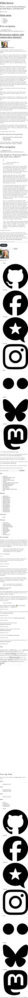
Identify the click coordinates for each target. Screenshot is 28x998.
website (8, 661)
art (8, 650)
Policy (9, 142)
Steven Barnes (6, 507)
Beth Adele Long (7, 497)
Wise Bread (20, 661)
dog (24, 650)
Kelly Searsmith (6, 500)
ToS (4, 490)
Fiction (4, 18)
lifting (18, 655)
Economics (14, 651)
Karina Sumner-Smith (8, 526)
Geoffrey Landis (6, 524)
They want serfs (6, 138)
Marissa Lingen (6, 501)
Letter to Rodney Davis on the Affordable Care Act (12, 31)
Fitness (13, 653)
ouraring (7, 657)
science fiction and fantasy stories (10, 451)
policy (22, 657)
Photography (14, 657)
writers (23, 661)
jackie (15, 655)
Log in (4, 802)
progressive (2, 143)
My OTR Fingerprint (7, 485)
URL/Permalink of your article (7, 241)
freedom (17, 142)
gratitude (25, 653)
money (23, 655)
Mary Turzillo (6, 503)
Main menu (5, 15)
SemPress (25, 997)
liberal (20, 142)
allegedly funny (4, 650)
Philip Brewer (7, 3)
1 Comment (19, 143)
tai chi (25, 659)
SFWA (4, 533)
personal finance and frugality (9, 463)
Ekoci (4, 517)
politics (25, 657)
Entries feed (5, 803)
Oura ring (4, 657)
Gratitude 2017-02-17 (5, 29)
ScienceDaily (7, 554)
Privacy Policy (6, 487)
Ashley (11, 650)
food (18, 653)
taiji (1, 661)
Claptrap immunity (7, 139)
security (14, 143)
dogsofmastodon (8, 651)
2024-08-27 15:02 (7, 789)
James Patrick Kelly (7, 525)
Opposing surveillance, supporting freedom (12, 137)
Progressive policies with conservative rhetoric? (12, 35)
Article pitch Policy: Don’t (9, 477)
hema (3, 655)
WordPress (13, 997)
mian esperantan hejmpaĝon (15, 455)
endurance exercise (21, 651)
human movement (10, 655)
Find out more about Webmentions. (14, 239)
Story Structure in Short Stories (10, 489)
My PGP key (6, 486)
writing (2, 663)
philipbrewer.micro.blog (5, 587)
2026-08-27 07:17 (7, 784)
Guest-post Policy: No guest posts (10, 482)
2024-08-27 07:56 (7, 791)
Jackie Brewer (6, 498)
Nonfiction (5, 20)
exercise (7, 653)
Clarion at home (6, 478)
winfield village (14, 661)
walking (4, 661)
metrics (21, 655)
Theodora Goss (6, 510)
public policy (9, 143)
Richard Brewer (6, 506)
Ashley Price (6, 496)
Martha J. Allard (6, 502)
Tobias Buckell (6, 511)
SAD (14, 659)
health (1, 655)
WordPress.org (6, 806)
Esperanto (2, 653)
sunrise (22, 659)
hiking (6, 655)
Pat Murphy (5, 531)
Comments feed (6, 804)
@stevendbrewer (9, 591)
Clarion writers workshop (8, 480)
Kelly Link (5, 528)
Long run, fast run (7, 796)
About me (5, 21)
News (5, 142)
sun (20, 659)
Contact (4, 22)
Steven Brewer (6, 509)
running (10, 659)
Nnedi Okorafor (6, 505)
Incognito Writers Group (8, 484)
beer (15, 650)
